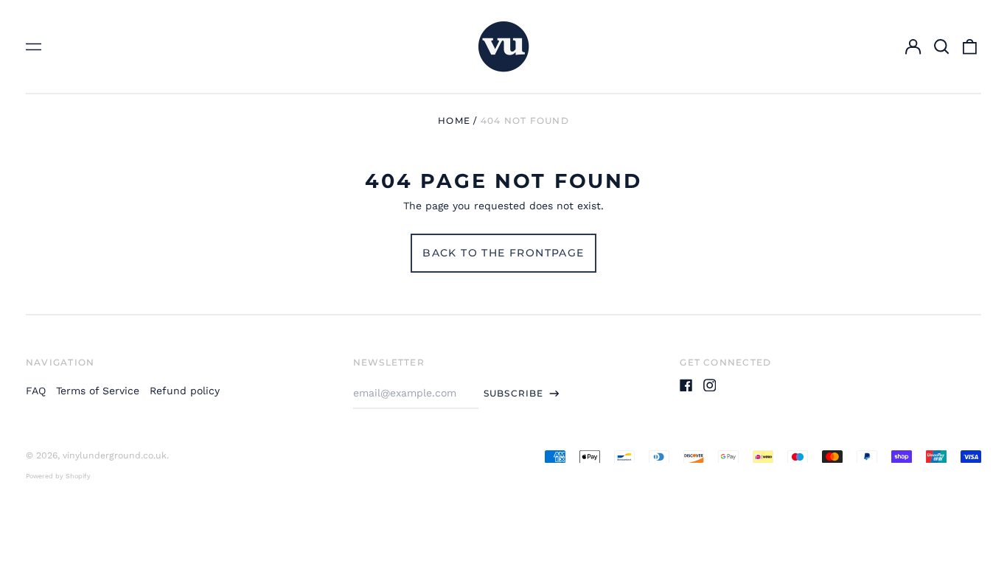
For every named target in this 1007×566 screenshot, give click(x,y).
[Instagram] (710, 385)
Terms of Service (97, 390)
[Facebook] (686, 385)
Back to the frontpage (503, 252)
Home (454, 120)
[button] (941, 46)
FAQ (36, 390)
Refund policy (185, 390)
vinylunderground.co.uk (115, 455)
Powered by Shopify (58, 476)
